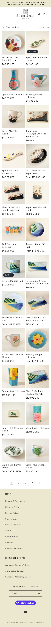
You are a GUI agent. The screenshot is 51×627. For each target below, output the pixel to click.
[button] (5, 14)
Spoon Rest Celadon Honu (36, 59)
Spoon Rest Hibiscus (13, 94)
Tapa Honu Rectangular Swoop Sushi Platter (36, 134)
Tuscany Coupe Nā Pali (35, 245)
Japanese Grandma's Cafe (17, 565)
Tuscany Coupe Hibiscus (34, 356)
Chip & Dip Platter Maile (11, 466)
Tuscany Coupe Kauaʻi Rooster (10, 59)
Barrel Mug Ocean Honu (35, 466)
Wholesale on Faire (14, 548)
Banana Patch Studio (21, 622)
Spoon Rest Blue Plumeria (10, 172)
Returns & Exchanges (15, 501)
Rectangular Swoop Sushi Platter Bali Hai (37, 282)
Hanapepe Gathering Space (18, 577)
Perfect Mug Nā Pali (12, 281)
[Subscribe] (39, 593)
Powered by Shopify (36, 622)
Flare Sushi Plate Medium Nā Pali (35, 392)
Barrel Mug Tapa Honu (10, 132)
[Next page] (39, 483)
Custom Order (11, 519)
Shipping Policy (12, 507)
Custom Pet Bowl (13, 525)
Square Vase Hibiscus (13, 391)
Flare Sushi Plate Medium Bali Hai (35, 319)
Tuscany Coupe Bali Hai (12, 319)
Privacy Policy (11, 513)
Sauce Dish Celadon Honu (12, 429)
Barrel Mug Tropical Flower (12, 356)
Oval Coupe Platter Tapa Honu (36, 172)
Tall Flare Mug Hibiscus (9, 245)
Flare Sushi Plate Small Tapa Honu (11, 209)
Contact (9, 542)
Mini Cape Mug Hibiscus (34, 96)
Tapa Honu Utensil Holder (36, 209)
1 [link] (11, 483)
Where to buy (11, 537)
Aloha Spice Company (15, 571)
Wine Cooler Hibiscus (37, 428)
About (8, 530)
